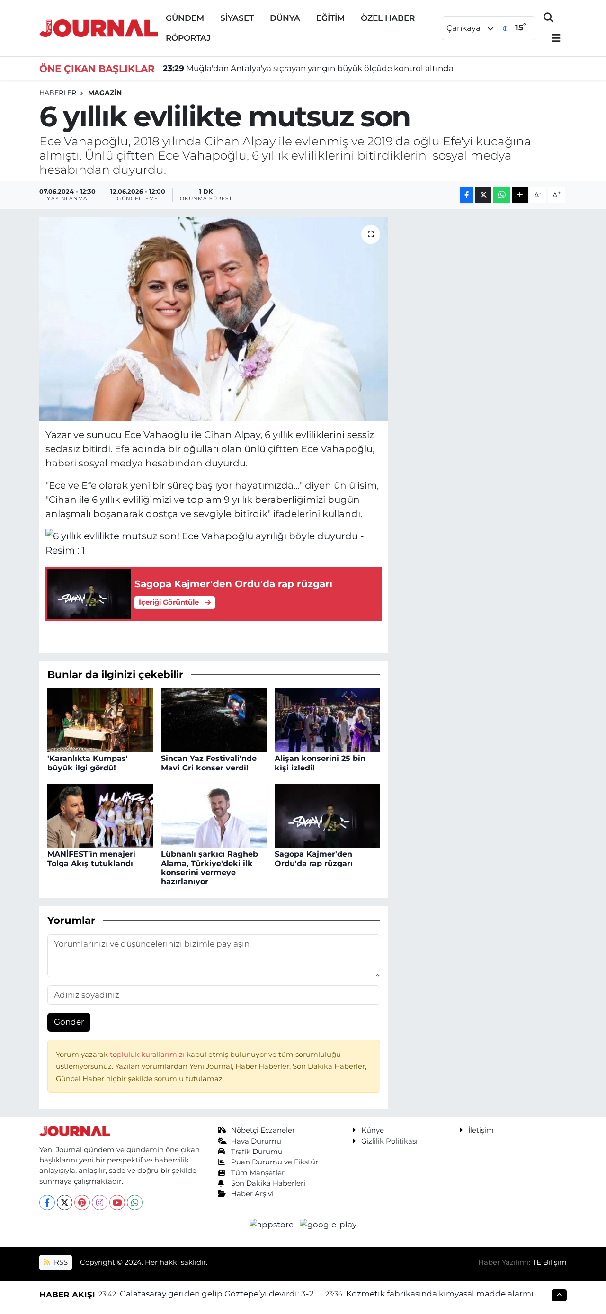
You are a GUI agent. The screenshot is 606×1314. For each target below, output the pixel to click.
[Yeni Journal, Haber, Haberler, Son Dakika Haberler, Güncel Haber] (98, 27)
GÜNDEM (185, 18)
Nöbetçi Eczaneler (263, 1130)
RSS (60, 1262)
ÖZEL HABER (388, 18)
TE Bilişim (549, 1262)
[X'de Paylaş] (483, 195)
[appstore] (273, 1224)
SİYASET (237, 18)
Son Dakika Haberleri (268, 1183)
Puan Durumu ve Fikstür (274, 1162)
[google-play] (328, 1224)
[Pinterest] (82, 1202)
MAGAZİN (105, 93)
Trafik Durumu (257, 1151)
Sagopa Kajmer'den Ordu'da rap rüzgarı (314, 858)
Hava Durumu (256, 1141)
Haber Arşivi (252, 1193)
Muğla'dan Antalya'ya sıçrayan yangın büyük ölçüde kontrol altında (308, 68)
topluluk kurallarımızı (148, 1054)
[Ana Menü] (552, 38)
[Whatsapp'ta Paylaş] (501, 195)
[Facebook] (47, 1202)
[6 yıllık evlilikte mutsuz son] (213, 319)
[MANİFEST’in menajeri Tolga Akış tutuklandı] (100, 815)
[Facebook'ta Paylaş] (466, 195)
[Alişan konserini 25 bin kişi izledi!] (327, 719)
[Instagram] (99, 1202)
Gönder (69, 1022)
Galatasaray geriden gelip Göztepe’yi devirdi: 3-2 (217, 1293)
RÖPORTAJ (188, 38)
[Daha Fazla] (520, 195)
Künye (372, 1130)
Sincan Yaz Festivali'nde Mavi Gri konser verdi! (209, 763)
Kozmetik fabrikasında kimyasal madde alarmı (440, 1293)
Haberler (57, 93)
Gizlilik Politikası (389, 1141)
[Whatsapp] (135, 1202)
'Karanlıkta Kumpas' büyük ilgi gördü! (87, 763)
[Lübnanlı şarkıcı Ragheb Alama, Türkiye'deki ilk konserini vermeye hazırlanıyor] (214, 815)
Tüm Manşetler (258, 1173)
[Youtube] (117, 1202)
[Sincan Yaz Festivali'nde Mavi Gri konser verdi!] (214, 719)
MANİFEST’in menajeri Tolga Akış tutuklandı (91, 858)
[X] (64, 1202)
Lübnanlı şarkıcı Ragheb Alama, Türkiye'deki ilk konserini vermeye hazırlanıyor (209, 867)
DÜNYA (285, 18)
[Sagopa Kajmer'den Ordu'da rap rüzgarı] (327, 815)
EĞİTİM (330, 18)
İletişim (481, 1130)
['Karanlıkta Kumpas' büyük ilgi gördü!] (100, 719)
